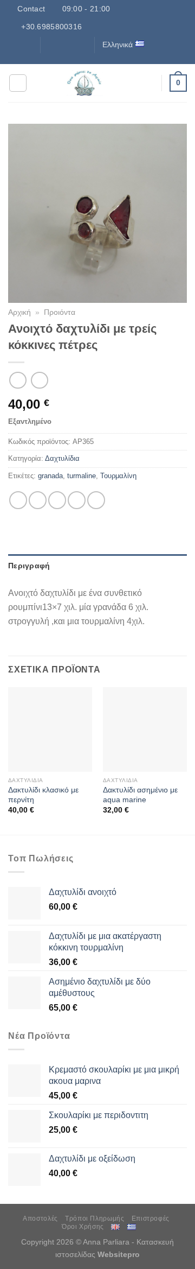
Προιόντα (59, 312)
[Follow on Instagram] (60, 44)
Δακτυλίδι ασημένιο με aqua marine (140, 795)
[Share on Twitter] (57, 500)
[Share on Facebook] (38, 500)
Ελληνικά (117, 44)
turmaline (81, 476)
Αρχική (19, 312)
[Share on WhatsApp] (18, 500)
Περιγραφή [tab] (29, 565)
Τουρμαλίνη (118, 476)
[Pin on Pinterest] (96, 500)
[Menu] (18, 83)
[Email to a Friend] (77, 500)
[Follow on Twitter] (71, 44)
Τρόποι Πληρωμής (94, 1218)
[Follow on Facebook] (50, 44)
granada (50, 476)
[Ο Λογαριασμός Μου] (147, 83)
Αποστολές (40, 1218)
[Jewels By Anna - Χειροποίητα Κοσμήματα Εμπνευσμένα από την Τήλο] (84, 83)
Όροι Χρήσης (83, 1226)
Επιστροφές (151, 1218)
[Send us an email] (81, 44)
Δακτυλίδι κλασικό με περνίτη (43, 795)
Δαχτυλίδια (62, 458)
